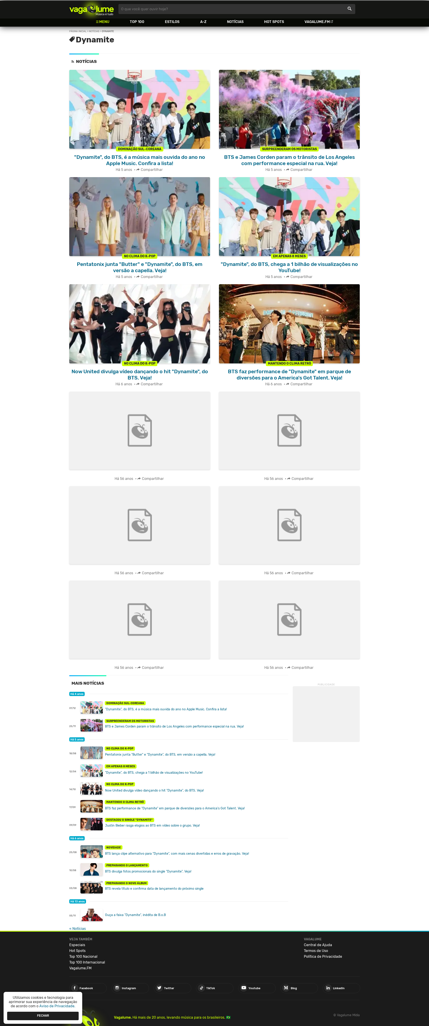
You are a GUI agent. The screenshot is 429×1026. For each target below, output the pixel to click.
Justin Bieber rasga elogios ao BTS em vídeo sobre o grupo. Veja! (152, 825)
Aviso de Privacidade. (57, 1006)
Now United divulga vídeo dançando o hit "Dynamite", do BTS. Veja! (154, 790)
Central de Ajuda (318, 945)
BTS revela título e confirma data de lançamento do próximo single (154, 889)
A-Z (203, 22)
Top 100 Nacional (83, 956)
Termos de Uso (316, 951)
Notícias (235, 22)
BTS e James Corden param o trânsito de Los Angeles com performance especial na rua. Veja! (174, 726)
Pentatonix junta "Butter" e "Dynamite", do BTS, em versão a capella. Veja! (160, 755)
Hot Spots (274, 22)
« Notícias (77, 929)
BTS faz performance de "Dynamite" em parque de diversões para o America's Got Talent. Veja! (175, 808)
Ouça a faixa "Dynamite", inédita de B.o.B (135, 915)
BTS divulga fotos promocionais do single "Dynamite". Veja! (148, 871)
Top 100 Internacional (87, 962)
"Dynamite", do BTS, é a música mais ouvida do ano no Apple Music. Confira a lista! (166, 709)
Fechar (43, 1016)
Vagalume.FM (317, 22)
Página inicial (77, 31)
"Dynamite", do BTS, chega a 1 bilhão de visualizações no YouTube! (154, 773)
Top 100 (137, 22)
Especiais (77, 945)
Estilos (172, 22)
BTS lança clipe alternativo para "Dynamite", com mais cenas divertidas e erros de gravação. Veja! (177, 854)
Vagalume (91, 9)
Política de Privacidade (323, 956)
